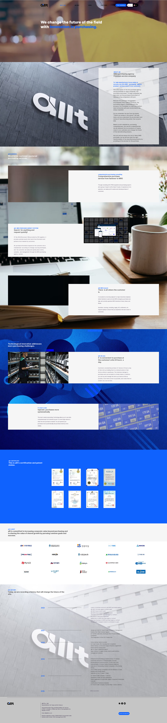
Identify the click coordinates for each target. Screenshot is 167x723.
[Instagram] (122, 703)
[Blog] (119, 703)
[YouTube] (125, 703)
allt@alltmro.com (48, 713)
